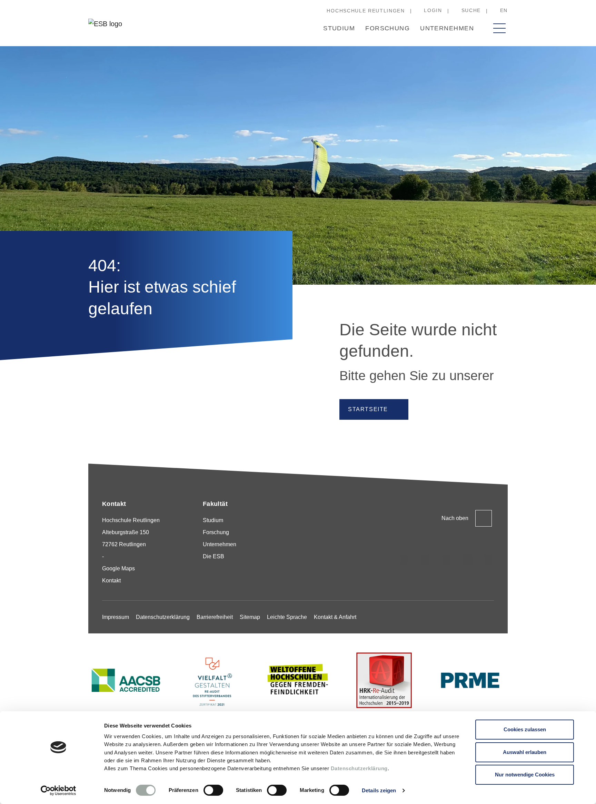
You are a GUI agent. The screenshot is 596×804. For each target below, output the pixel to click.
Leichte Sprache (287, 617)
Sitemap (250, 617)
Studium (339, 28)
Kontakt (111, 580)
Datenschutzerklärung (359, 768)
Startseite (368, 409)
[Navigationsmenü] (499, 28)
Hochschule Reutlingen (366, 10)
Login (433, 10)
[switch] (213, 790)
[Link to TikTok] (425, 560)
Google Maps (118, 568)
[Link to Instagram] (404, 560)
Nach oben (454, 518)
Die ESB (213, 556)
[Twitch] (467, 560)
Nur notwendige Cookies (525, 774)
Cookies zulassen (525, 729)
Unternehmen (447, 28)
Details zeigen (379, 790)
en (504, 10)
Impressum (115, 617)
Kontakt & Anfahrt (335, 617)
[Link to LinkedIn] (446, 560)
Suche (471, 10)
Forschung (387, 28)
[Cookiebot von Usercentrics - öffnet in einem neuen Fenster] (58, 790)
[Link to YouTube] (488, 560)
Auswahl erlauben (524, 752)
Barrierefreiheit (215, 617)
